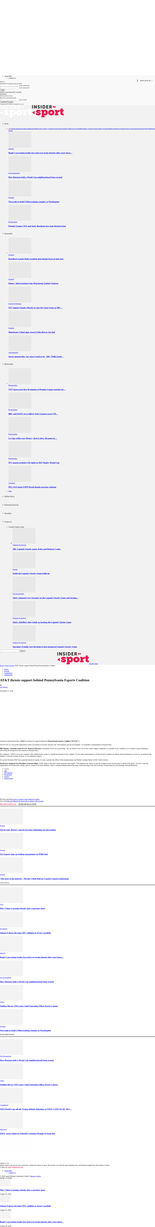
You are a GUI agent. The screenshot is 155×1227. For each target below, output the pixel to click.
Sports (6, 123)
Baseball (27, 129)
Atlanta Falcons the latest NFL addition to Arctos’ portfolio (25, 933)
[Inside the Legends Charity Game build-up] (24, 567)
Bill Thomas (8, 773)
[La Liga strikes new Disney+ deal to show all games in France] (19, 432)
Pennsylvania (8, 778)
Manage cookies (35, 1176)
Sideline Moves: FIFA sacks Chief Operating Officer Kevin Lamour (29, 1006)
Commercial (8, 673)
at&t (5, 771)
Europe (15, 569)
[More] (41, 789)
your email (23, 100)
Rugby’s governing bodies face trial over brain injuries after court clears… (40, 153)
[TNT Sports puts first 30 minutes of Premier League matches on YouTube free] (19, 383)
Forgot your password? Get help (11, 92)
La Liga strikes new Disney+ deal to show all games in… (32, 438)
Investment (3, 929)
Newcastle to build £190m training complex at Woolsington (33, 202)
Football (64, 129)
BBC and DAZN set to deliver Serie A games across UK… (33, 414)
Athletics (13, 129)
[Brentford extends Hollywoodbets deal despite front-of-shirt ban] (19, 253)
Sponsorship (8, 233)
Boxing (38, 129)
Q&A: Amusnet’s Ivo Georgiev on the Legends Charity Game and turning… (46, 598)
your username (24, 85)
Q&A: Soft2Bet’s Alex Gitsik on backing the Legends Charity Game (42, 622)
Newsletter (7, 513)
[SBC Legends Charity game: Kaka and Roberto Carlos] (24, 543)
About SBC (8, 76)
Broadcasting (12, 222)
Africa (2, 1002)
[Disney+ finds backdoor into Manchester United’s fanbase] (19, 277)
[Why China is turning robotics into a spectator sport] (11, 902)
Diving (54, 129)
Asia (1, 904)
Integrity (11, 149)
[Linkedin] (18, 789)
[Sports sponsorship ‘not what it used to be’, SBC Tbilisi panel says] (19, 351)
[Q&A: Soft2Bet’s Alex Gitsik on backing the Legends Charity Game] (24, 616)
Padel (108, 129)
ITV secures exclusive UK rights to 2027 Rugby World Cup (33, 463)
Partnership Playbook (11, 505)
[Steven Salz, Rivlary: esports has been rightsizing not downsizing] (11, 824)
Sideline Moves (9, 496)
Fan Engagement (14, 173)
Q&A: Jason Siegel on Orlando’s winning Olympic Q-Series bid (27, 1133)
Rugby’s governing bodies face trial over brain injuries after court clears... (32, 957)
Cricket (43, 129)
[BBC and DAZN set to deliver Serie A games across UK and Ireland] (19, 408)
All (9, 129)
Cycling (49, 129)
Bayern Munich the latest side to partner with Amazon (26, 801)
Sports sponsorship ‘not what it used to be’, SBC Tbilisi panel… (35, 356)
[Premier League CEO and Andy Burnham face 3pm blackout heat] (19, 220)
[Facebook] (3, 789)
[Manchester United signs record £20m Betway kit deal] (19, 326)
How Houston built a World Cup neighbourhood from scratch (35, 177)
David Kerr (8, 775)
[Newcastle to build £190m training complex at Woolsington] (19, 196)
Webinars (3, 94)
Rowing (113, 129)
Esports (58, 129)
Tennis (141, 129)
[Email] (33, 789)
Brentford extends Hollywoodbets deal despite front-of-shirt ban (35, 259)
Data (10, 491)
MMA (81, 129)
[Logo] (16, 117)
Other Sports (102, 129)
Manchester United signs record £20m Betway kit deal (31, 332)
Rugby (118, 129)
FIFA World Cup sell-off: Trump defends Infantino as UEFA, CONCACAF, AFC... (36, 1109)
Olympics (95, 129)
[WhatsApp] (26, 789)
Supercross (128, 129)
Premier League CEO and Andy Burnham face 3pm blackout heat (37, 226)
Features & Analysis (19, 545)
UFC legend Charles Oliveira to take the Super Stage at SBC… (35, 308)
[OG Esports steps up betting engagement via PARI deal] (11, 848)
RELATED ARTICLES (8, 804)
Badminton (20, 129)
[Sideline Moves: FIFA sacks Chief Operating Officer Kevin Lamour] (11, 1000)
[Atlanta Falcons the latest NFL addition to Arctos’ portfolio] (11, 927)
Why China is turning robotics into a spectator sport (22, 908)
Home (2, 666)
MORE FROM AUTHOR (27, 804)
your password (24, 88)
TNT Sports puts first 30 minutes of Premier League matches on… (36, 389)
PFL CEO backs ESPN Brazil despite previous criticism (32, 487)
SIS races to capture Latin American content (24, 799)
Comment (11, 483)
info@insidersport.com (15, 1167)
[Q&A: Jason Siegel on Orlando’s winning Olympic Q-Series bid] (11, 1127)
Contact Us (12, 78)
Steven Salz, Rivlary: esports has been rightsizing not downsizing (28, 830)
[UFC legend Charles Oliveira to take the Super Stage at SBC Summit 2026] (19, 302)
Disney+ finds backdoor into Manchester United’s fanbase (33, 283)
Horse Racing (74, 129)
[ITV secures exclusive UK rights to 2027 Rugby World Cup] (19, 457)
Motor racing (87, 129)
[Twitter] (11, 789)
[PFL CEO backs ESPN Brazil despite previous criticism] (19, 481)
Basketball (33, 129)
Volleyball (147, 129)
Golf (68, 129)
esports (6, 776)
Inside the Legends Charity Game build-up (31, 573)
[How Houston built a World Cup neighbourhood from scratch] (19, 171)
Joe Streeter (4, 687)
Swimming (135, 129)
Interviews (3, 1129)
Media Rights (8, 364)
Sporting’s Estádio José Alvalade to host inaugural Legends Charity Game (45, 647)
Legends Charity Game (16, 527)
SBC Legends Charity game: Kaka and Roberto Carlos (37, 549)
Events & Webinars (14, 304)
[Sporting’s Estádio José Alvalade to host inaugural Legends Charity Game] (24, 641)
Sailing (122, 129)
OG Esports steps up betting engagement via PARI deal (24, 854)
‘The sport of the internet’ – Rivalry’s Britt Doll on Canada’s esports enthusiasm (34, 879)
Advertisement (13, 352)
